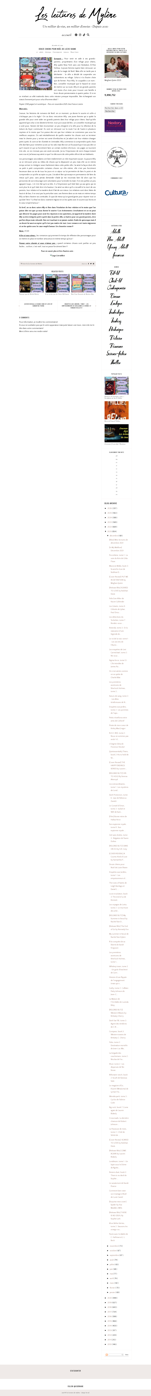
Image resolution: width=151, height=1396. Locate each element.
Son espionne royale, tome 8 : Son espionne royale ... (117, 827)
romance (66, 52)
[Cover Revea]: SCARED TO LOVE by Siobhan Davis (118, 1143)
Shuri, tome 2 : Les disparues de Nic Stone (116, 1067)
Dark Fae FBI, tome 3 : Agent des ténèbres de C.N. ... (118, 1024)
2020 (110, 1298)
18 (116, 488)
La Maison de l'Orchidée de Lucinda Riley (118, 1002)
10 (116, 462)
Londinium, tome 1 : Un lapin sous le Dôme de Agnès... (118, 1164)
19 (116, 491)
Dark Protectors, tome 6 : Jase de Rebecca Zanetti (118, 798)
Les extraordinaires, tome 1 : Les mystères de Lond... (118, 787)
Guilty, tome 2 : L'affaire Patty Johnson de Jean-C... (118, 991)
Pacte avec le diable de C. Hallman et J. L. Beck (118, 1237)
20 (116, 494)
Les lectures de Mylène (75, 15)
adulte (41, 52)
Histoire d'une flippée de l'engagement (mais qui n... (118, 980)
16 (116, 482)
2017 (110, 1312)
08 (116, 456)
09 (116, 459)
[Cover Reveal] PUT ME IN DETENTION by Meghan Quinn (118, 580)
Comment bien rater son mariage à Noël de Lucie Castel (118, 1194)
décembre (114, 536)
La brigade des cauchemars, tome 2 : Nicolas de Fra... (119, 1056)
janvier (113, 1292)
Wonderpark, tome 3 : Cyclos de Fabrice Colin (118, 1099)
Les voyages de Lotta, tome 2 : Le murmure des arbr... (118, 908)
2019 (110, 1303)
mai (111, 1274)
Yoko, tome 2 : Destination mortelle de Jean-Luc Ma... (118, 1045)
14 (116, 475)
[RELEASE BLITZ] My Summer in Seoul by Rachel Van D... (118, 918)
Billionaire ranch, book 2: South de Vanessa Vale (118, 1078)
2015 (110, 1321)
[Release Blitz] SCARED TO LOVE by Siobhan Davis (118, 591)
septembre (114, 1255)
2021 (109, 532)
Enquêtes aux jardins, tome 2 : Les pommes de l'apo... (118, 710)
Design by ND (85, 1393)
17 (37, 52)
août (112, 1260)
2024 (110, 518)
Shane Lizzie (74, 52)
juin (111, 1269)
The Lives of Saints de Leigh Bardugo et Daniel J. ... (118, 886)
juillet (112, 1265)
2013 (110, 1330)
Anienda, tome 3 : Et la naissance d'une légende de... (118, 631)
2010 (110, 1344)
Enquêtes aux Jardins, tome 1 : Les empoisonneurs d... (118, 875)
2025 (110, 513)
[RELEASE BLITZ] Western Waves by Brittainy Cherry (117, 1013)
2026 (110, 508)
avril (112, 1278)
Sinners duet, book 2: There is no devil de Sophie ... (118, 1175)
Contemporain (57, 52)
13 (116, 472)
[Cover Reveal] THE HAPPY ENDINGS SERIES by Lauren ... (118, 765)
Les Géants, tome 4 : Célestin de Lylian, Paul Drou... (117, 609)
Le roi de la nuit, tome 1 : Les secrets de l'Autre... (118, 642)
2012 (110, 1335)
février (112, 1288)
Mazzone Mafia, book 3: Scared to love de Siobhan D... (119, 569)
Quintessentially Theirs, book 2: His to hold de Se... (119, 755)
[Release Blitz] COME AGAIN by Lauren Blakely (117, 1154)
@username (78, 1386)
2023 (110, 522)
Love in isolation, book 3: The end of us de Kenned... (118, 897)
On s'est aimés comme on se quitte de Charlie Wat (118, 674)
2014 (110, 1326)
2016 (110, 1317)
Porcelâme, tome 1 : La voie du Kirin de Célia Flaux (118, 558)
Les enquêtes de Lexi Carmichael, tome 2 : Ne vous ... (118, 653)
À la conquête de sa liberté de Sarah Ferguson (117, 945)
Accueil (66, 35)
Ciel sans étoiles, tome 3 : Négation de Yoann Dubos (118, 838)
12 (116, 469)
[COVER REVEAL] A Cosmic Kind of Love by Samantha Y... (118, 857)
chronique (48, 52)
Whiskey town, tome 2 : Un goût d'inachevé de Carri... (118, 969)
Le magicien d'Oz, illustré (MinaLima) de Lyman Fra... (118, 1089)
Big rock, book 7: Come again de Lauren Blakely (118, 1110)
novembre (114, 1246)
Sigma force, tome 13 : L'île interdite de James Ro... (118, 663)
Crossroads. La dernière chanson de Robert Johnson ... (119, 1121)
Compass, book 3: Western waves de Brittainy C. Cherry (117, 1035)
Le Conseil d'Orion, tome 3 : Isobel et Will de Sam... (117, 809)
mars (112, 1283)
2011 (109, 1340)
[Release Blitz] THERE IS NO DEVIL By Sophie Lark (118, 1216)
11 (116, 466)
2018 (110, 1307)
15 (116, 478)
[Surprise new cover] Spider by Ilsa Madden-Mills (117, 1205)
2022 (110, 527)
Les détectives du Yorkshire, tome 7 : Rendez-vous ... (117, 620)
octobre (113, 1251)
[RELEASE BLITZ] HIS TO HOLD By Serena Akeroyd (118, 776)
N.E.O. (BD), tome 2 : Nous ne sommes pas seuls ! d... (118, 736)
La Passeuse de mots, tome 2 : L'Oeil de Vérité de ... (118, 1132)
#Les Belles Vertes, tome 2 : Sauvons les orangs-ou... (118, 1226)
